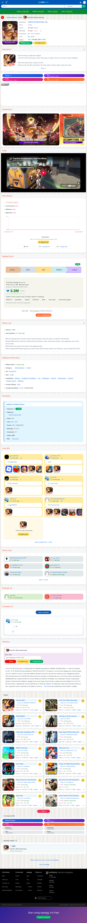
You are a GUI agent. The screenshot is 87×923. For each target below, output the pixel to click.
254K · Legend (33, 741)
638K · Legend (76, 710)
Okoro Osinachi (57, 595)
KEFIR (68, 718)
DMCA (20, 904)
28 (19, 723)
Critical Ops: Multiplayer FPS (25, 732)
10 (63, 741)
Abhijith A (16, 477)
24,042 (55, 11)
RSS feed (47, 686)
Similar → (8, 75)
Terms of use (5, 904)
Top (28, 879)
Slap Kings (19, 795)
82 (29, 36)
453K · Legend (33, 805)
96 (12, 422)
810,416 (41, 11)
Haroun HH (57, 456)
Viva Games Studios (72, 702)
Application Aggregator (65, 872)
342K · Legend (75, 805)
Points (17, 883)
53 (20, 726)
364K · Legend (76, 789)
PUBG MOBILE (20, 716)
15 (19, 707)
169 (13, 425)
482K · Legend (76, 757)
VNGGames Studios (72, 734)
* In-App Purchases (12, 202)
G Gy (54, 477)
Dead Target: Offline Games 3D (69, 732)
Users (17, 876)
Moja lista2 (12, 462)
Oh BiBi (26, 750)
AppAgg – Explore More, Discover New (74, 904)
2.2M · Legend (35, 726)
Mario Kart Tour (64, 748)
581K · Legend (77, 741)
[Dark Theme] (80, 2)
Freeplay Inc (70, 782)
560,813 (69, 11)
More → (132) (43, 580)
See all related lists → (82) (43, 542)
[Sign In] (84, 2)
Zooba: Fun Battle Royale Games (69, 764)
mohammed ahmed (58, 499)
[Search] (84, 6)
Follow (19, 408)
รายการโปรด (53, 483)
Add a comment (35, 33)
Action (18, 702)
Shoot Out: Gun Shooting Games (69, 780)
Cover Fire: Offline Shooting (68, 700)
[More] (41, 710)
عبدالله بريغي (56, 558)
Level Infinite (27, 718)
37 (20, 710)
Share (11, 661)
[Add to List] (40, 700)
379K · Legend (33, 789)
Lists (16, 879)
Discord (39, 890)
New (28, 876)
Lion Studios (27, 798)
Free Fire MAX (20, 700)
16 (63, 773)
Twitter (39, 887)
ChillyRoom (27, 766)
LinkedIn (40, 879)
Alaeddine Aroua (17, 565)
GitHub (39, 883)
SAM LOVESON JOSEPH (60, 572)
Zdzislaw (15, 456)
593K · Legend (77, 773)
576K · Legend (77, 726)
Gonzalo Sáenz (16, 572)
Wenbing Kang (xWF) (20, 558)
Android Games (14, 415)
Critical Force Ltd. (28, 734)
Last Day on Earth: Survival (68, 716)
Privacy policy (13, 904)
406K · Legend (34, 757)
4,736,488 (25, 11)
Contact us (5, 883)
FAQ (3, 876)
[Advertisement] (43, 94)
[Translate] (14, 627)
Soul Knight (19, 764)
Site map (5, 887)
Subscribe (15, 439)
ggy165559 (12, 505)
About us (5, 879)
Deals (28, 883)
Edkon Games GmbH (29, 782)
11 (20, 757)
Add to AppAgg (44, 864)
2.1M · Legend (34, 710)
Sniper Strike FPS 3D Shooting (69, 795)
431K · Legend (33, 773)
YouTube (40, 876)
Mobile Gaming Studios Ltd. (74, 798)
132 (29, 39)
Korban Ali (56, 565)
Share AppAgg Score (43, 315)
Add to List (41, 43)
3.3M (33, 28)
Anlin (13, 595)
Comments (19, 890)
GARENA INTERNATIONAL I (15, 404)
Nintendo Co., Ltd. (72, 750)
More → (44, 811)
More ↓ (43, 68)
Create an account (43, 917)
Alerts (30, 887)
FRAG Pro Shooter (21, 748)
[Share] (2, 17)
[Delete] (16, 840)
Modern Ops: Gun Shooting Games (26, 780)
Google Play (25, 43)
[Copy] (84, 49)
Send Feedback (7, 890)
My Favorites (12, 483)
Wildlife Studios (71, 766)
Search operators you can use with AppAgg (44, 860)
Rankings (18, 887)
